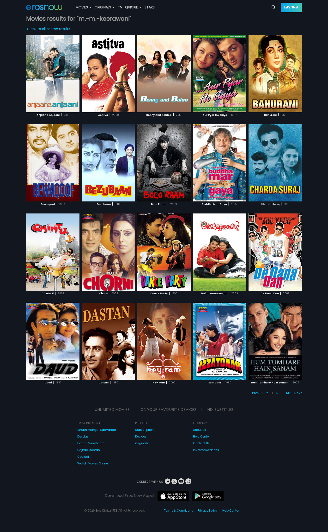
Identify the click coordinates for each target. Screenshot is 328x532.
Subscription (144, 430)
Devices (140, 436)
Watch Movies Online (92, 463)
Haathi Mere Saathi (91, 443)
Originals (141, 443)
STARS (150, 7)
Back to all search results (49, 28)
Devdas (83, 436)
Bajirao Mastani (89, 450)
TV (120, 7)
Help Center (201, 436)
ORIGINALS (103, 7)
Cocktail (83, 457)
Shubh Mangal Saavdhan (96, 430)
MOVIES (82, 7)
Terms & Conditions (178, 510)
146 (289, 393)
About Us (199, 430)
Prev (255, 393)
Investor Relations (206, 450)
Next (298, 393)
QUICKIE (132, 7)
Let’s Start (291, 7)
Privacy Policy (208, 510)
